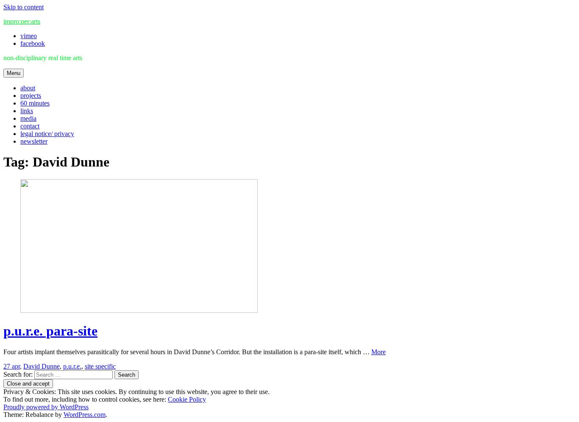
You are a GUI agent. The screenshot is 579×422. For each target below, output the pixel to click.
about (27, 88)
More (378, 351)
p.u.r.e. (72, 366)
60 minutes (35, 103)
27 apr (11, 366)
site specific (100, 366)
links (26, 110)
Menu (13, 73)
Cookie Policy (187, 399)
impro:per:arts (21, 21)
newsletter (33, 141)
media (28, 118)
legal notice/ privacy (47, 133)
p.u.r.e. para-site (50, 331)
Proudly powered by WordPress (46, 407)
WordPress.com (85, 414)
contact (29, 126)
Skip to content (23, 7)
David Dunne (41, 366)
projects (30, 95)
